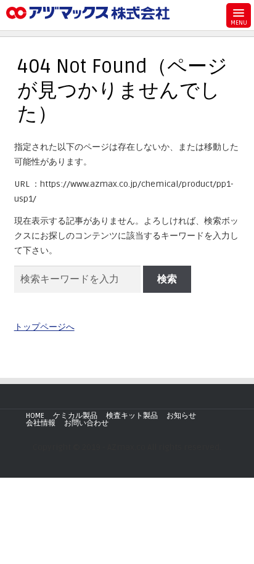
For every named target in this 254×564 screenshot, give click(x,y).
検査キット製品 (132, 415)
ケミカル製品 (75, 415)
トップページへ (44, 327)
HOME (35, 415)
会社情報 (40, 423)
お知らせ (181, 415)
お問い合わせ (86, 423)
